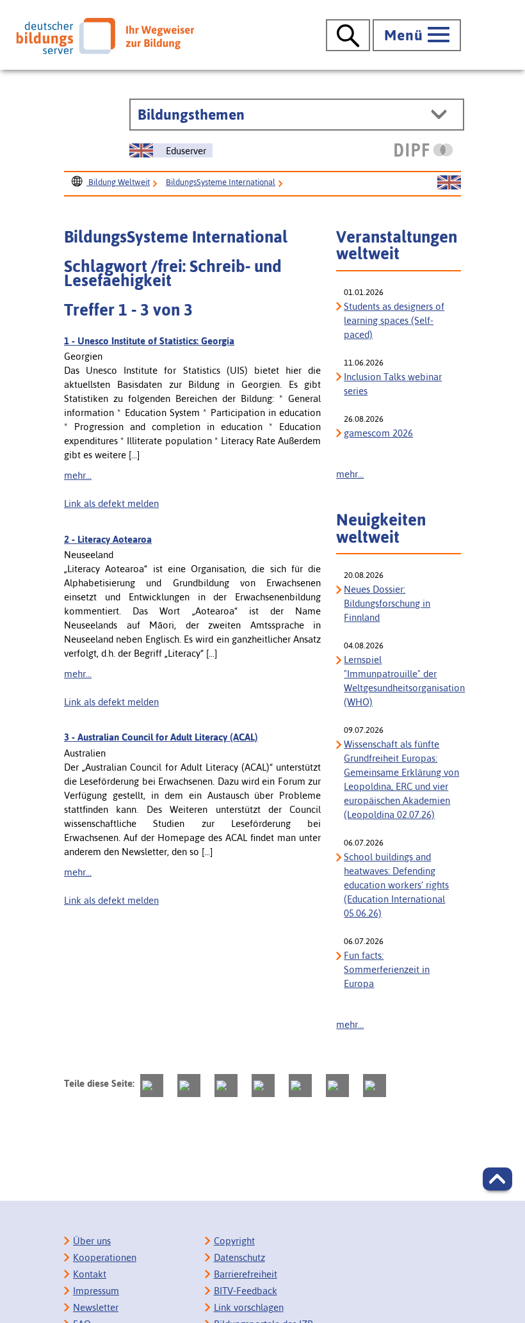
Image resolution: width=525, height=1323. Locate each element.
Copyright (234, 1240)
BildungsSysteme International (220, 182)
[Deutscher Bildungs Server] (105, 36)
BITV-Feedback (245, 1290)
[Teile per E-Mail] (337, 1085)
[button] (497, 1179)
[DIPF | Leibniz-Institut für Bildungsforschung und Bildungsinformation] (423, 149)
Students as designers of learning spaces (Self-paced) (394, 320)
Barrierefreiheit (245, 1274)
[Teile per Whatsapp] (263, 1085)
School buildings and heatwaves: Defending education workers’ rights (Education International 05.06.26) (396, 884)
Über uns (92, 1240)
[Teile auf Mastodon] (151, 1085)
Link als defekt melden (111, 503)
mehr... (78, 475)
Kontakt (89, 1274)
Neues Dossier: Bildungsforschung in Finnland (387, 603)
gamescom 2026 (378, 433)
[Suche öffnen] (348, 35)
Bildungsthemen (191, 114)
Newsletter (95, 1307)
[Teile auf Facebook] (188, 1085)
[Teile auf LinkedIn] (300, 1085)
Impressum (96, 1290)
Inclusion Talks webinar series (393, 383)
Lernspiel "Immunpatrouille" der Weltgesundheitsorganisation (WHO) (402, 680)
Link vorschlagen (249, 1307)
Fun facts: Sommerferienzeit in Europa (387, 969)
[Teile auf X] (226, 1085)
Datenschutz (239, 1257)
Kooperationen (104, 1257)
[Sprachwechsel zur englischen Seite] (449, 183)
